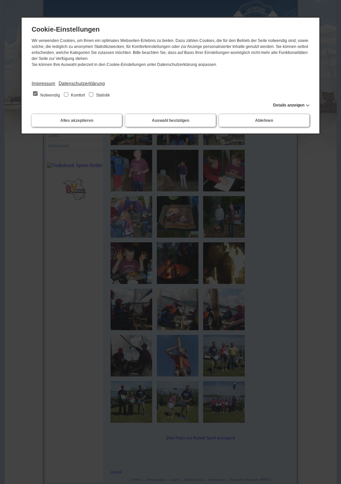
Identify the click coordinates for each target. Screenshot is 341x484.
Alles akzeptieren (76, 120)
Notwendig (50, 95)
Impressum (43, 83)
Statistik (102, 95)
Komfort (78, 95)
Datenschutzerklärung (82, 83)
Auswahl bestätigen (170, 120)
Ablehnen (264, 120)
